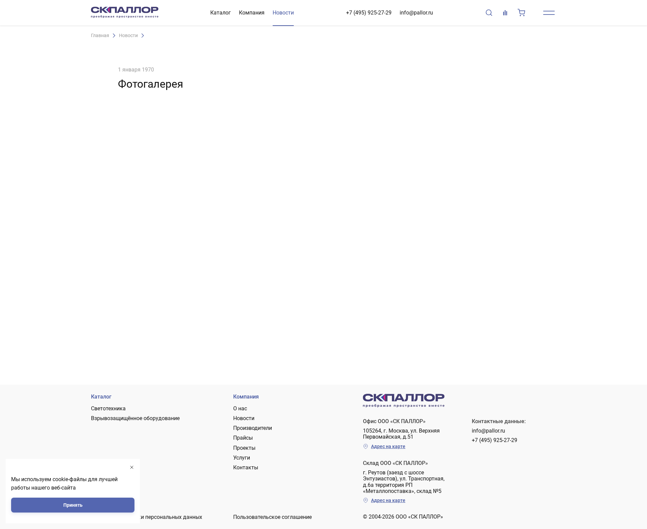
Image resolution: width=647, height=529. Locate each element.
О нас (240, 408)
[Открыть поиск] (489, 13)
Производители (252, 428)
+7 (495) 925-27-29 (369, 12)
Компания (252, 12)
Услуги (241, 457)
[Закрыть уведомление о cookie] (131, 467)
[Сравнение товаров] (505, 13)
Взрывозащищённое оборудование (135, 418)
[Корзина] (521, 13)
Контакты (245, 467)
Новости (283, 12)
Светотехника (108, 408)
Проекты (244, 448)
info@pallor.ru (416, 12)
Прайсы (243, 438)
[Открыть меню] (549, 13)
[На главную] (124, 13)
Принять (73, 505)
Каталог (220, 12)
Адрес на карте (388, 446)
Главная (100, 35)
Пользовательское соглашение (272, 517)
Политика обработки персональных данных (146, 517)
